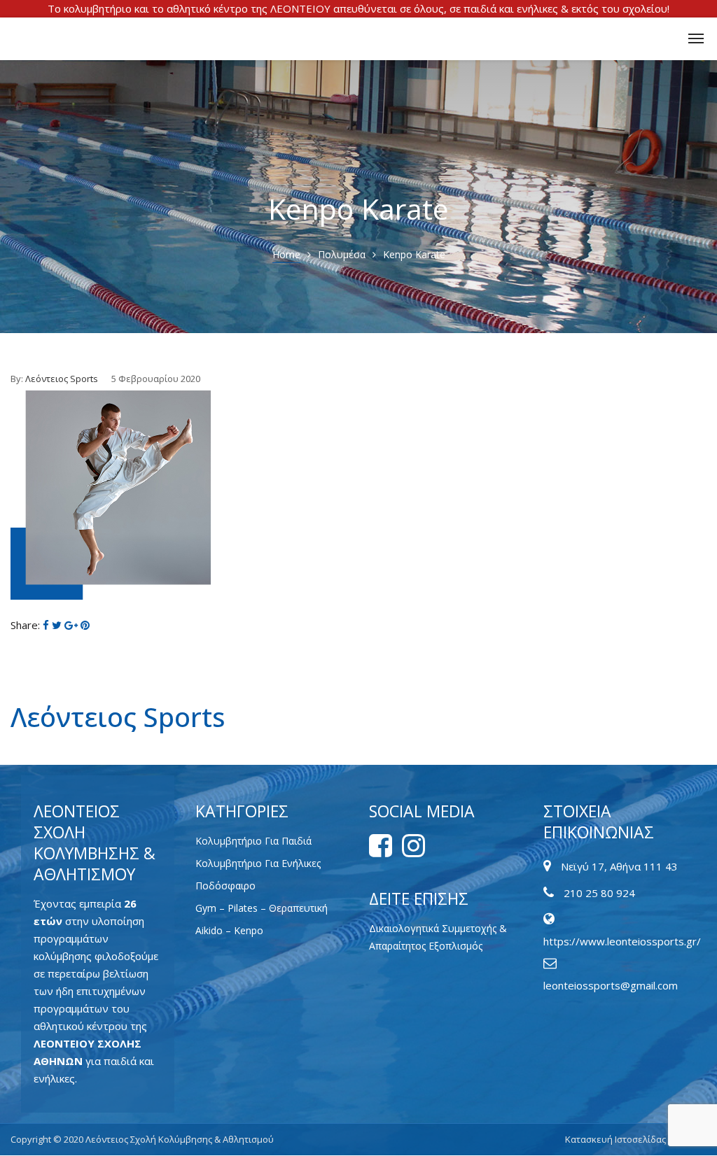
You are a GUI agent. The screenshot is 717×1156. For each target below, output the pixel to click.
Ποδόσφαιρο (225, 885)
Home (286, 254)
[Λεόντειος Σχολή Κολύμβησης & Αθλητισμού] (19, 38)
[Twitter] (57, 625)
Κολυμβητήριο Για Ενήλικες (258, 863)
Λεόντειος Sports (61, 378)
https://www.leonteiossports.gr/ (622, 941)
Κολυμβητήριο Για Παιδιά (253, 840)
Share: (25, 625)
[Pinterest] (85, 625)
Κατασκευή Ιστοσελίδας (616, 1139)
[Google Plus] (71, 625)
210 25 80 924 (599, 893)
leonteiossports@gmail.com (610, 985)
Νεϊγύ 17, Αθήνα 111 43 (619, 866)
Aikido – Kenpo (229, 930)
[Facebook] (46, 625)
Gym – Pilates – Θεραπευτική (261, 908)
